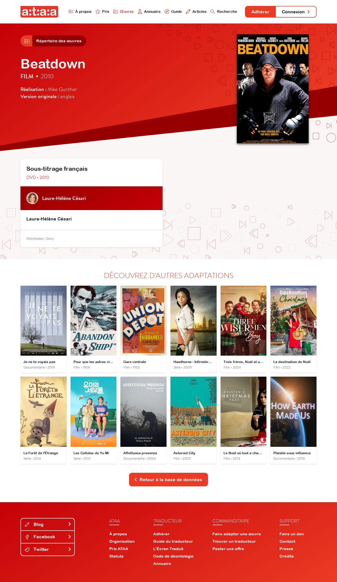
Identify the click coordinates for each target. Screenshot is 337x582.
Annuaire (152, 11)
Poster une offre (228, 548)
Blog (37, 524)
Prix (105, 11)
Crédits (287, 556)
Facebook (43, 536)
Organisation (122, 541)
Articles (199, 11)
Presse (286, 548)
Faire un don (292, 534)
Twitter (40, 549)
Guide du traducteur (173, 541)
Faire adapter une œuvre (236, 534)
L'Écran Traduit (168, 548)
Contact (287, 541)
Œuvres (127, 11)
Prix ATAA (118, 548)
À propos (83, 11)
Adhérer (260, 11)
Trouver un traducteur (234, 541)
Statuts (116, 556)
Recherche (227, 11)
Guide (176, 11)
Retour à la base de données (171, 479)
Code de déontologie (173, 556)
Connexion (293, 11)
